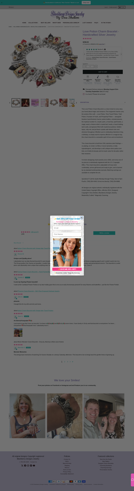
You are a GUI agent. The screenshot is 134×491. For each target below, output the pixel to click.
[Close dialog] (81, 217)
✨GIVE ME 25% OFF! (67, 269)
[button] (67, 252)
